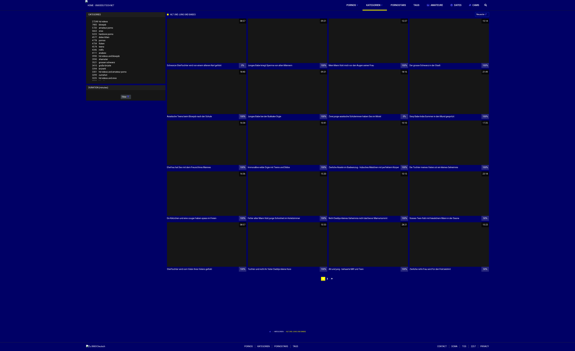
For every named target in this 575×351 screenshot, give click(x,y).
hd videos (100, 21)
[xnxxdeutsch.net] (99, 5)
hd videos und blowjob (106, 56)
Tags (295, 346)
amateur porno (102, 28)
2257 (473, 346)
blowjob (99, 24)
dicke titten (100, 37)
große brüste (101, 65)
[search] (486, 5)
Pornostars (281, 346)
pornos (98, 40)
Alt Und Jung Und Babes (296, 331)
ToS (464, 346)
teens (98, 47)
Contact (442, 346)
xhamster (100, 59)
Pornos (248, 346)
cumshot (99, 75)
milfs (98, 50)
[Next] (332, 279)
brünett (99, 69)
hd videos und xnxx (104, 78)
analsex (99, 53)
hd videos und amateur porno (109, 72)
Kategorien (279, 331)
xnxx (97, 31)
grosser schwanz (103, 62)
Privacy (484, 346)
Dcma (454, 346)
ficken (98, 43)
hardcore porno (102, 34)
